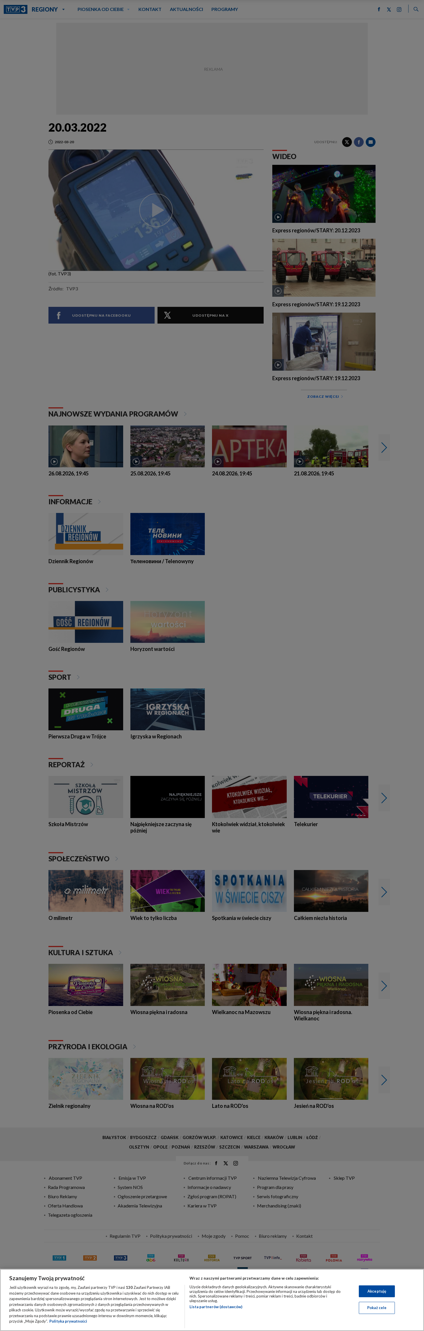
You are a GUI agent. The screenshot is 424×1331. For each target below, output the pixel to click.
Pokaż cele (377, 1307)
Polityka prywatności (68, 1321)
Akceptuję (376, 1291)
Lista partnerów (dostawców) (216, 1306)
